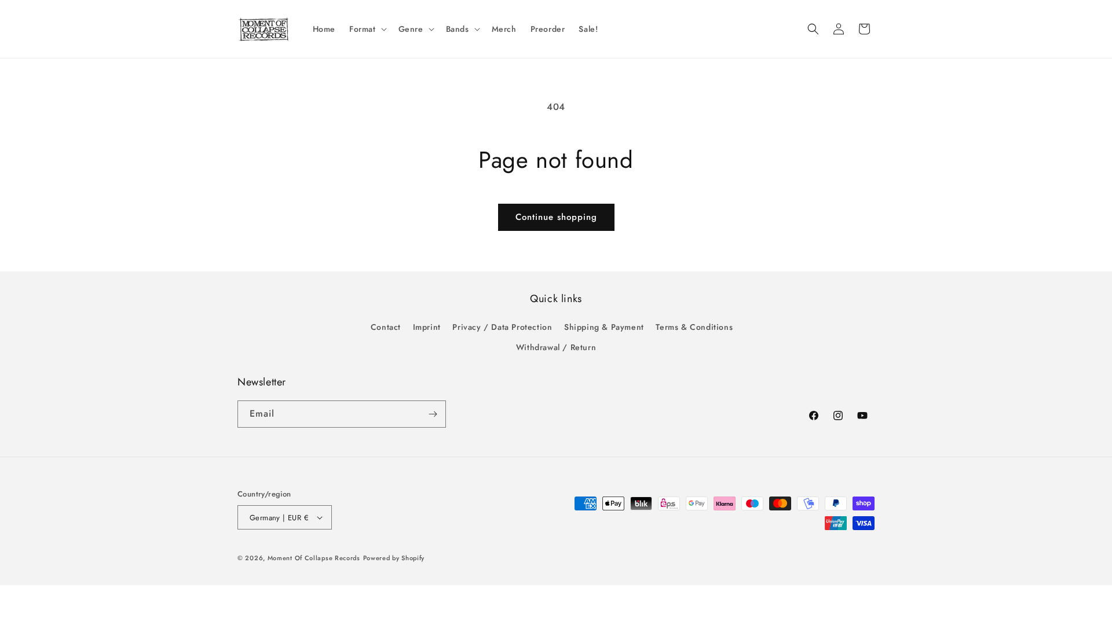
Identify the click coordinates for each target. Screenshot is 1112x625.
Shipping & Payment (604, 327)
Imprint (427, 327)
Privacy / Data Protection (502, 327)
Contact (386, 327)
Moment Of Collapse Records (314, 557)
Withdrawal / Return (556, 347)
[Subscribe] (432, 414)
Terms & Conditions (694, 327)
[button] (367, 29)
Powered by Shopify (394, 557)
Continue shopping (556, 217)
